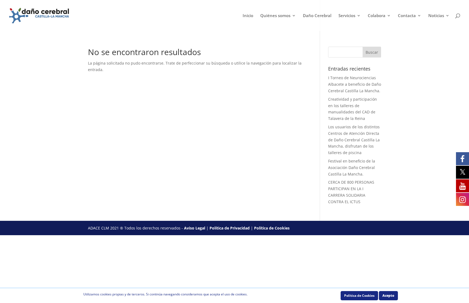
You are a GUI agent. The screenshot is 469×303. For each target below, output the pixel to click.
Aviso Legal (194, 228)
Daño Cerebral (317, 16)
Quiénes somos (275, 16)
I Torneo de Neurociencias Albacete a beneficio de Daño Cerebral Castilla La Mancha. (354, 84)
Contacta (407, 16)
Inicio (248, 16)
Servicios (346, 16)
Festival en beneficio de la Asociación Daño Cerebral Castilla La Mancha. (351, 167)
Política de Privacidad (230, 228)
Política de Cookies (272, 228)
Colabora (376, 16)
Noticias (436, 16)
